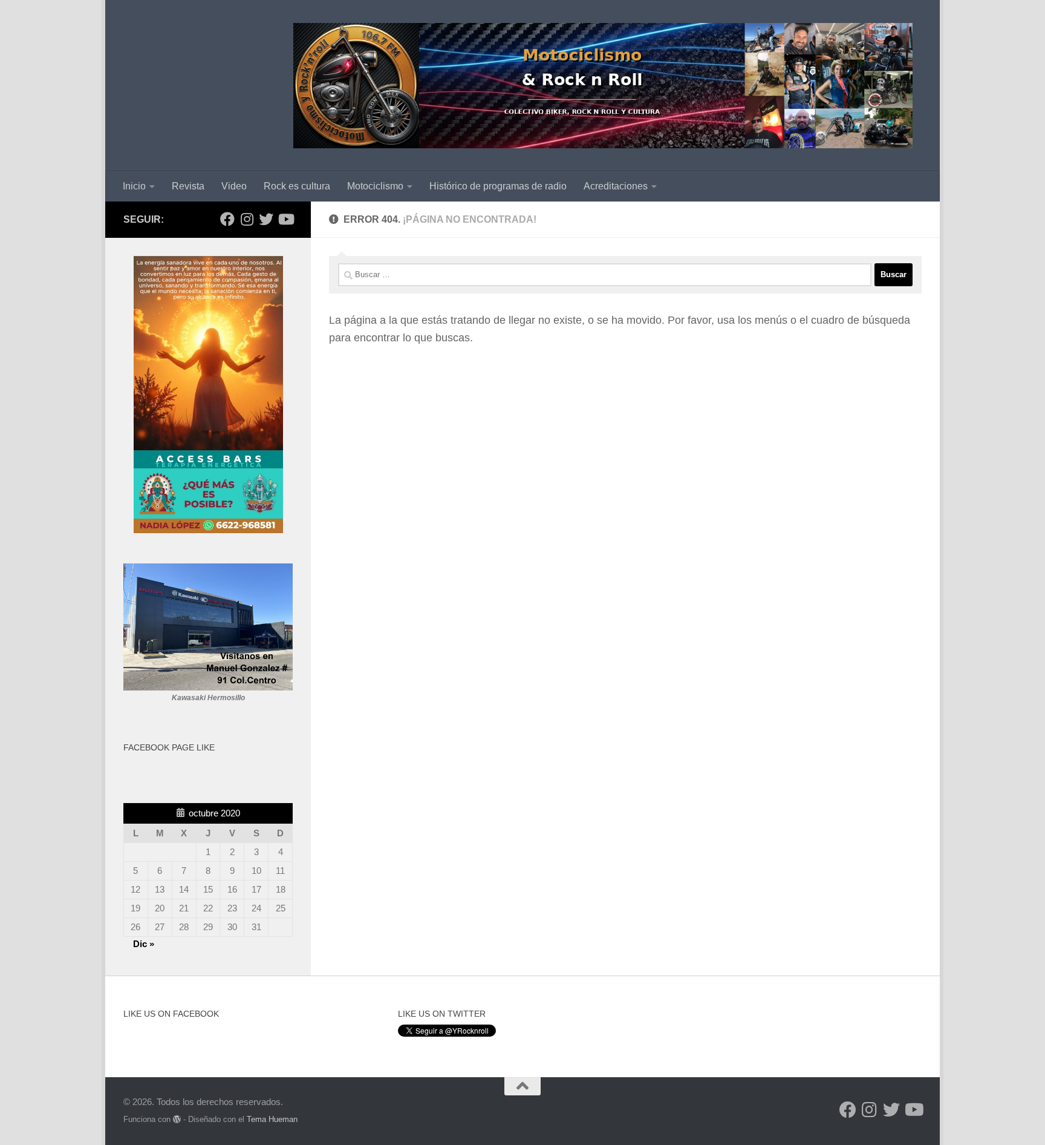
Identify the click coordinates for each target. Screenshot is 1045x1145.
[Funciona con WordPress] (177, 1119)
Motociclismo (375, 186)
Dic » (143, 944)
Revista (188, 186)
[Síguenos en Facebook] (227, 219)
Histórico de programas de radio (498, 186)
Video (234, 186)
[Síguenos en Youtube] (285, 219)
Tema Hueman (272, 1119)
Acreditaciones (616, 186)
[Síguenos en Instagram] (246, 219)
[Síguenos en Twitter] (266, 219)
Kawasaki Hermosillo (208, 698)
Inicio (134, 186)
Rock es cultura (297, 186)
